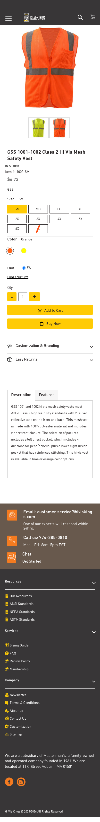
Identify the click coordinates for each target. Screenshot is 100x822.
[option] (10, 250)
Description (21, 395)
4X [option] (59, 219)
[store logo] (35, 17)
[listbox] (50, 219)
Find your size (17, 277)
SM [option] (17, 209)
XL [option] (80, 209)
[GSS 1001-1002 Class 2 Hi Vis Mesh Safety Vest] (38, 127)
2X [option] (17, 219)
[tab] (50, 344)
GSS (10, 189)
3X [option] (38, 219)
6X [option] (17, 228)
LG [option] (59, 209)
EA (29, 268)
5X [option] (80, 219)
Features (46, 395)
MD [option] (38, 209)
